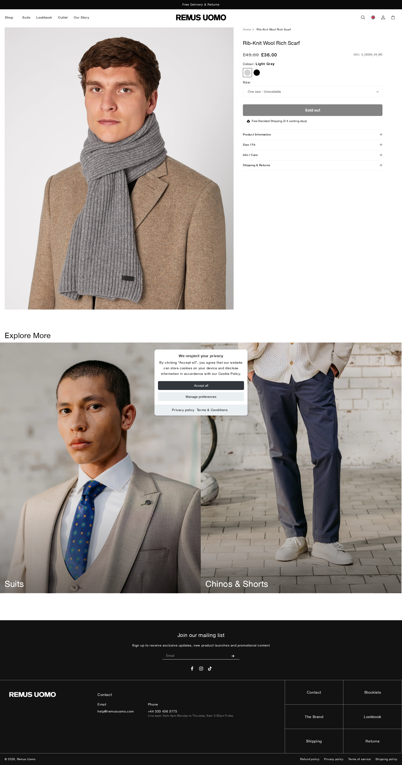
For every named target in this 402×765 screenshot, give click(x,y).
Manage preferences (201, 397)
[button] (10, 17)
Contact (314, 692)
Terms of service (359, 759)
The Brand (314, 717)
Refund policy (309, 759)
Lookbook (372, 717)
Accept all (201, 385)
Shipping (314, 741)
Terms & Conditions (212, 410)
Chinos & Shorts (236, 583)
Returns (372, 741)
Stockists (372, 692)
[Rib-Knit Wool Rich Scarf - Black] (257, 72)
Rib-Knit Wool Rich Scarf (274, 29)
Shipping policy (386, 759)
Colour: (259, 64)
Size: (247, 82)
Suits (14, 583)
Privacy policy (183, 410)
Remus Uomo (26, 759)
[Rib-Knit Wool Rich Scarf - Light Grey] (247, 72)
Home (247, 29)
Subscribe (234, 655)
